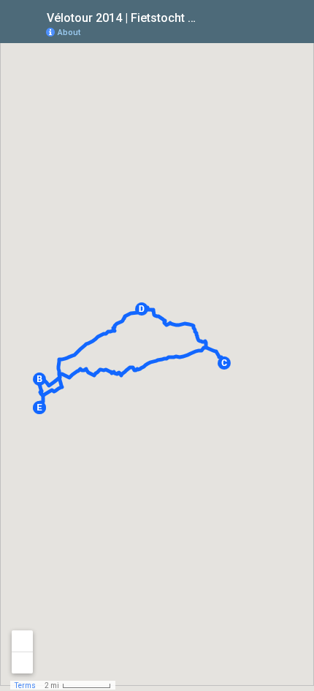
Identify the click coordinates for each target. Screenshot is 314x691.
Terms (25, 686)
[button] (39, 379)
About (69, 32)
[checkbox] (208, 16)
